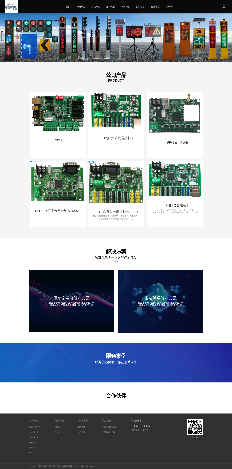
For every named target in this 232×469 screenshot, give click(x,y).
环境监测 (32, 448)
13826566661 (141, 426)
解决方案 (107, 420)
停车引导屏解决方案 (109, 427)
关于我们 (83, 420)
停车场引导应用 (34, 427)
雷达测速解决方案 (108, 432)
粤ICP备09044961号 (90, 466)
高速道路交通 (33, 437)
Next (207, 39)
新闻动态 (59, 420)
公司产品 (33, 420)
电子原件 (32, 442)
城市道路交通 (33, 432)
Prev (25, 39)
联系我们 (81, 427)
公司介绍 (81, 432)
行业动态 (58, 432)
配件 (30, 453)
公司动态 (58, 427)
